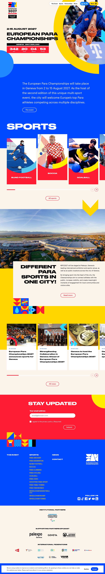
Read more (68, 295)
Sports (61, 3)
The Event (54, 3)
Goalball (33, 476)
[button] (92, 190)
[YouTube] (93, 498)
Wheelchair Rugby (37, 496)
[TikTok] (82, 498)
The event (29, 110)
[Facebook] (86, 498)
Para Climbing (35, 470)
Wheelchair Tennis (37, 499)
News (75, 3)
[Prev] (92, 190)
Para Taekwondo (36, 488)
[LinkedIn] (97, 498)
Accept (94, 569)
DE (87, 3)
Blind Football (35, 464)
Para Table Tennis (36, 485)
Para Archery (35, 458)
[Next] (96, 190)
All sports (52, 198)
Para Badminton (36, 461)
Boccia (32, 467)
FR (84, 3)
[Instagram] (79, 498)
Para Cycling (35, 473)
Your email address (37, 411)
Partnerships (68, 3)
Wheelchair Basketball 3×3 (39, 492)
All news (52, 384)
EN (82, 3)
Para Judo (33, 479)
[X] (89, 498)
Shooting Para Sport (38, 482)
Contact (57, 459)
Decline (86, 569)
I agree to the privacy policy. (46, 421)
